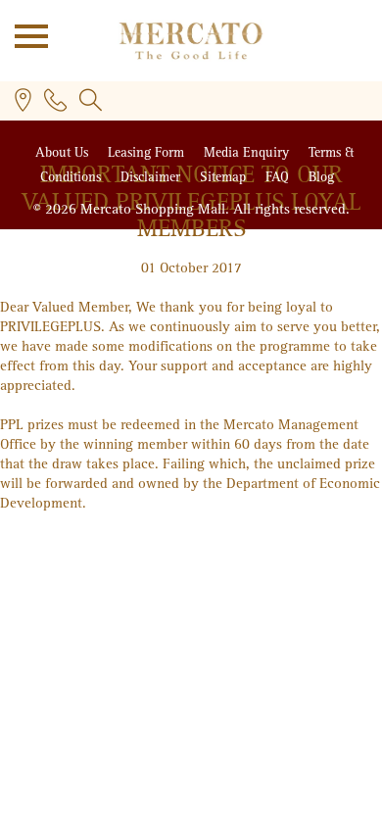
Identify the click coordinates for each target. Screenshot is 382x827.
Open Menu (24, 34)
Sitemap (225, 177)
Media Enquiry (248, 152)
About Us (63, 152)
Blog (321, 177)
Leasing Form (148, 152)
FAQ (279, 177)
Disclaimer (152, 177)
